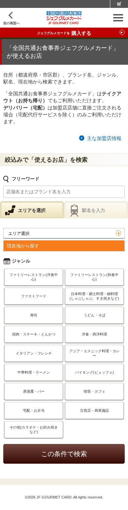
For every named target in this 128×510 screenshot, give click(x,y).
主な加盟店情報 (104, 138)
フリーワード (25, 178)
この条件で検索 (64, 453)
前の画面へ (11, 23)
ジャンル (21, 261)
